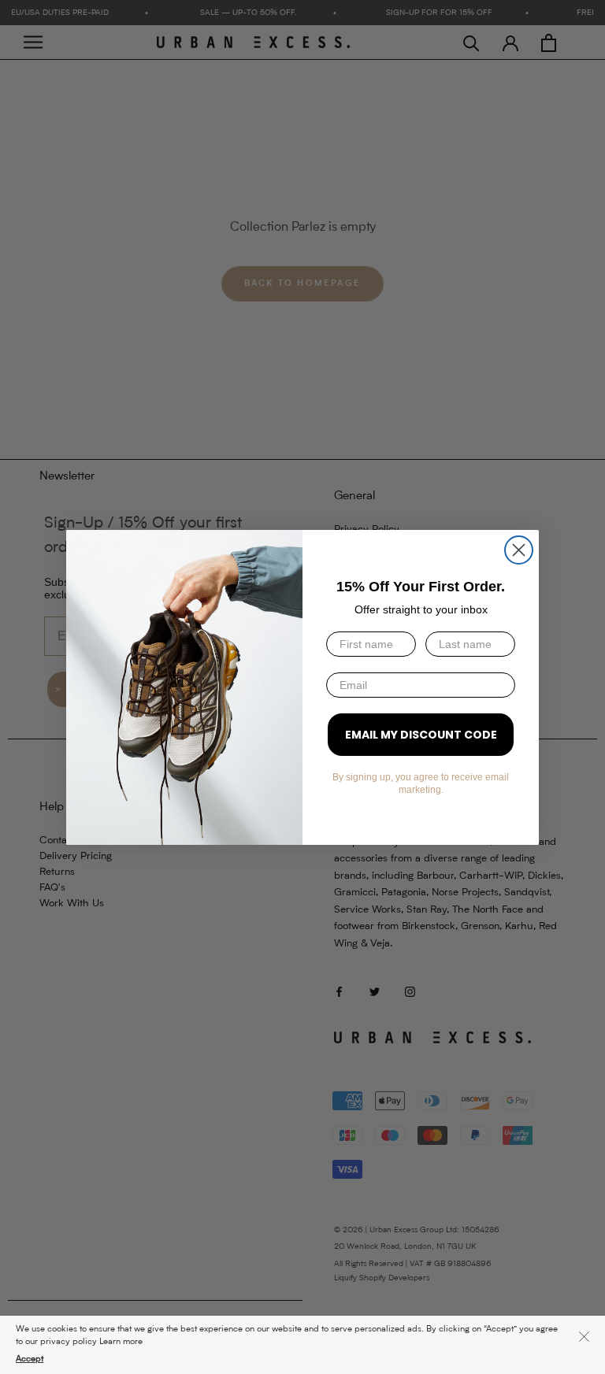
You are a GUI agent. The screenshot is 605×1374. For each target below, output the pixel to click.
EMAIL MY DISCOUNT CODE (421, 735)
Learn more (121, 1342)
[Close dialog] (519, 550)
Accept (29, 1359)
